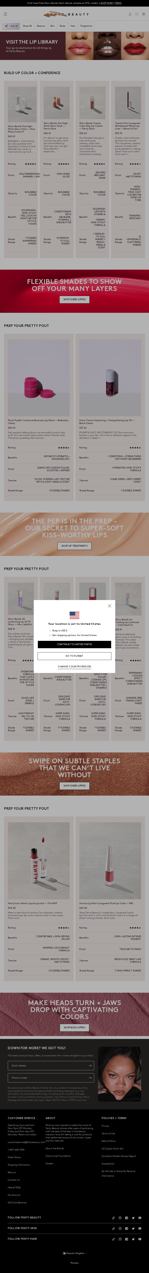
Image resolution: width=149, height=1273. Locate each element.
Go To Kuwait (74, 656)
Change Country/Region (74, 667)
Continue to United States (74, 644)
